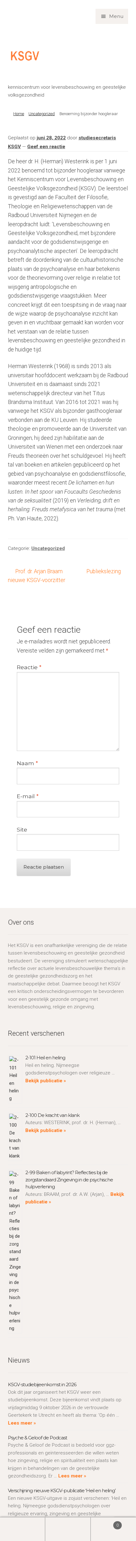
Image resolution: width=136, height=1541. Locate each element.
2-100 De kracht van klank (52, 1115)
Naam (27, 763)
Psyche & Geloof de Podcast (37, 1438)
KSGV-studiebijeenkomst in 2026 (42, 1384)
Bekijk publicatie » (45, 1081)
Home (18, 113)
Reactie (29, 667)
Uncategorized (41, 113)
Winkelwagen (105, 1523)
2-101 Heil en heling (45, 1058)
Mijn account (22, 1529)
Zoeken (67, 1529)
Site (22, 829)
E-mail (28, 796)
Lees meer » (22, 1423)
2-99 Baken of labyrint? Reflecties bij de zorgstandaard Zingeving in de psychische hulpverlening (69, 1179)
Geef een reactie (46, 146)
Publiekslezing (103, 572)
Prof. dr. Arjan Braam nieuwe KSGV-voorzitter (36, 575)
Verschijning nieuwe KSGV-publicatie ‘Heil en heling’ (61, 1490)
